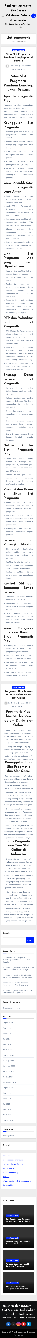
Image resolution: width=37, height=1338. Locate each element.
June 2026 (7, 1034)
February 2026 (8, 1055)
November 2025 (9, 1071)
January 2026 (8, 1061)
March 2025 (7, 1115)
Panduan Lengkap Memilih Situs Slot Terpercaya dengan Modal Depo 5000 (17, 1266)
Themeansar (18, 1335)
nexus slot (7, 1156)
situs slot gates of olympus (13, 1160)
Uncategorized (18, 50)
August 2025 (8, 1088)
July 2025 (7, 1093)
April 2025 (7, 1109)
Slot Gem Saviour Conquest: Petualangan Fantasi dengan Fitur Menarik (16, 960)
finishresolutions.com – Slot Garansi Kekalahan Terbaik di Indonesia (18, 1310)
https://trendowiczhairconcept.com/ (17, 1181)
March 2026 (7, 1050)
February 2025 (8, 1120)
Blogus (30, 1332)
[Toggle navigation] (2, 16)
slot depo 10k (8, 1185)
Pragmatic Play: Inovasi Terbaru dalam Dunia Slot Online (19, 694)
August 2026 (8, 1023)
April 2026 (7, 1044)
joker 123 (6, 1177)
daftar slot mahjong (10, 1173)
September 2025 (9, 1082)
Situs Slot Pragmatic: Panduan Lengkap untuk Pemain (18, 57)
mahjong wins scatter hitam (13, 1164)
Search (6, 933)
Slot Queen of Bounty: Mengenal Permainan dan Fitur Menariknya (17, 1289)
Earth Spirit (13, 66)
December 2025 (9, 1066)
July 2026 (7, 1028)
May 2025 (6, 1104)
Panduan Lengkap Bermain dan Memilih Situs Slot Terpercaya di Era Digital (18, 1244)
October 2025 (8, 1077)
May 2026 (6, 1039)
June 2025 (7, 1099)
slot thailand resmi (10, 1168)
